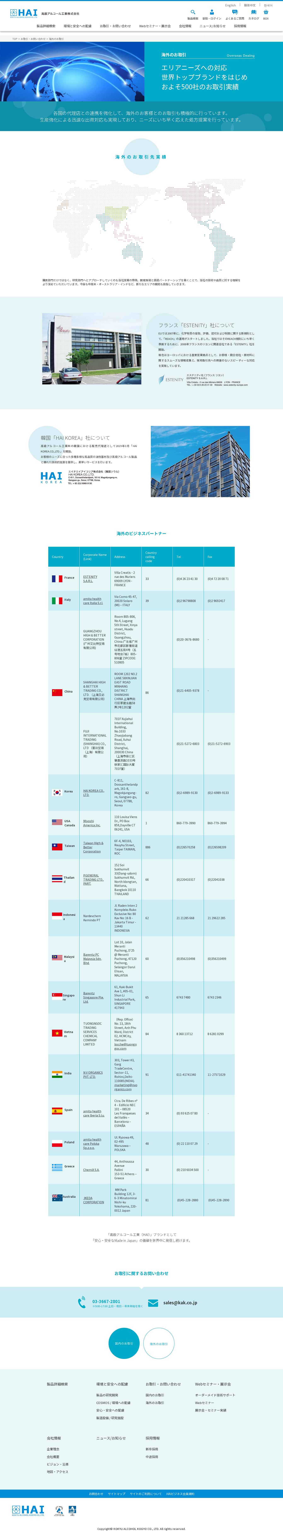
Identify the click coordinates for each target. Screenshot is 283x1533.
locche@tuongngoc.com (125, 1046)
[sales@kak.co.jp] (172, 1309)
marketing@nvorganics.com (125, 1087)
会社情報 (185, 26)
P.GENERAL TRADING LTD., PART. (93, 879)
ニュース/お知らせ (213, 26)
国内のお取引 (155, 1395)
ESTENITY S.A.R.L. (90, 579)
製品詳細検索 (46, 26)
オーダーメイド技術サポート (215, 1395)
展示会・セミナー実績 (210, 1410)
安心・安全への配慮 (110, 1410)
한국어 (268, 5)
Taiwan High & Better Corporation (93, 847)
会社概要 (53, 1456)
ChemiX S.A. (91, 1170)
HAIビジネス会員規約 (180, 1494)
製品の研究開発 (107, 1395)
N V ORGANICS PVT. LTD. (93, 1074)
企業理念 (53, 1449)
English (230, 5)
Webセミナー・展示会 (155, 26)
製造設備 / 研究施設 (110, 1418)
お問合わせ (96, 1494)
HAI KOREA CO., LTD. (93, 793)
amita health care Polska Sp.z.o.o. (92, 1143)
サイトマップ (116, 1494)
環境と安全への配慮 (78, 26)
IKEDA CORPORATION (93, 1200)
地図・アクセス (57, 1471)
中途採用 (152, 1456)
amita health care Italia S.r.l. (93, 601)
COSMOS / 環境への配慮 (113, 1402)
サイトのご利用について (146, 1494)
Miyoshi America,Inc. (91, 823)
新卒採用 (152, 1449)
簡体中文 (250, 5)
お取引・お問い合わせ (115, 26)
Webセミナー (204, 1402)
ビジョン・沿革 (58, 1464)
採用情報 (240, 26)
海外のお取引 (155, 1402)
